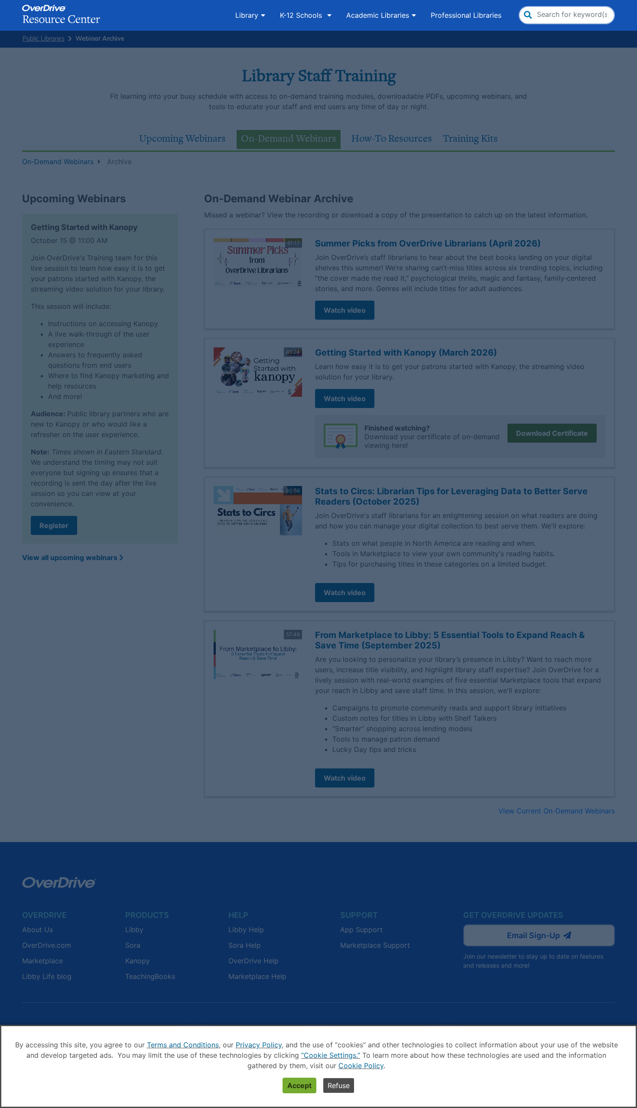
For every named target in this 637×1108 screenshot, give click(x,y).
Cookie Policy (361, 1065)
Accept (299, 1085)
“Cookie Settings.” (330, 1055)
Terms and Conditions (183, 1044)
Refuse (339, 1085)
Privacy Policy (259, 1044)
